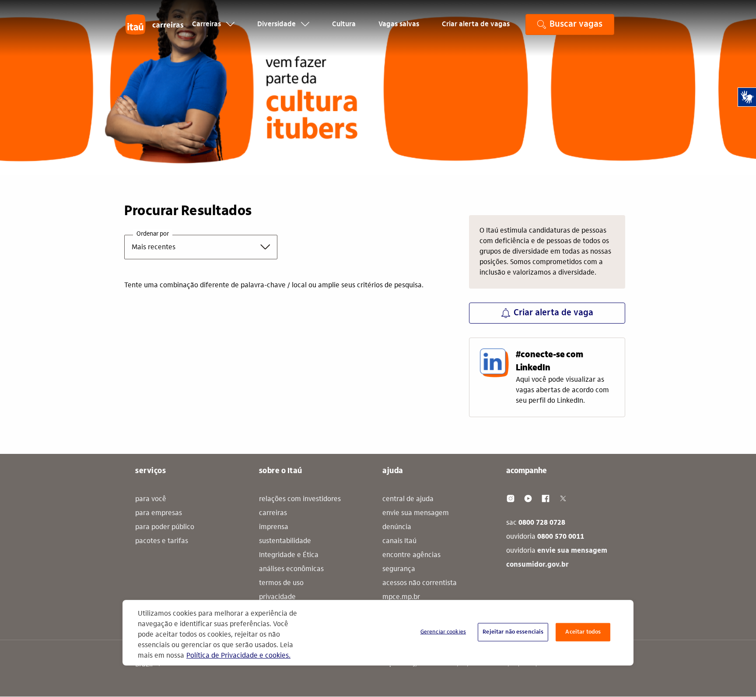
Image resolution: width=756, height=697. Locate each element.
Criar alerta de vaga (553, 313)
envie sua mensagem (415, 513)
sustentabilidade (285, 541)
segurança (398, 569)
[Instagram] (510, 498)
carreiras (273, 513)
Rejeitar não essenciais (513, 632)
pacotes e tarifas (161, 541)
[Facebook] (545, 498)
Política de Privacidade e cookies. (238, 655)
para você (150, 499)
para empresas (158, 513)
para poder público (164, 527)
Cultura (344, 24)
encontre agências (411, 555)
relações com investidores (300, 499)
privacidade (277, 597)
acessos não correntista (419, 583)
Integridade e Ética (288, 555)
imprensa (273, 527)
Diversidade (277, 24)
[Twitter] (563, 498)
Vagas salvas (398, 24)
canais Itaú (399, 541)
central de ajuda (408, 499)
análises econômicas (291, 569)
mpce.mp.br (401, 597)
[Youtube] (528, 498)
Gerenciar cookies (443, 632)
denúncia (396, 527)
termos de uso (281, 583)
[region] (378, 633)
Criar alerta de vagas (476, 24)
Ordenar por (152, 234)
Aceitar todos (583, 632)
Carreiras (207, 24)
